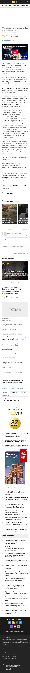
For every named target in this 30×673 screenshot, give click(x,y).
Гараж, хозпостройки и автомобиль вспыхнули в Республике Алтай (15, 440)
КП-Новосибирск (18, 339)
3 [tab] (14, 282)
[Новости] (14, 185)
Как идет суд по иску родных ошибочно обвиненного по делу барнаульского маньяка (16, 492)
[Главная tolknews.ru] (15, 2)
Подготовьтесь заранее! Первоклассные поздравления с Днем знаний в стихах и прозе (16, 573)
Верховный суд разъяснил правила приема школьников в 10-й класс (14, 273)
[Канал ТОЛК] (24, 185)
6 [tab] (21, 282)
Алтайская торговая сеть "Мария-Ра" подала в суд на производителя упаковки (15, 611)
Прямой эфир (12, 5)
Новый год (20, 388)
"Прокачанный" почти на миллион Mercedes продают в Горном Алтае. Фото (16, 592)
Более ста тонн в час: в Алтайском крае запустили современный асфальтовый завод (16, 598)
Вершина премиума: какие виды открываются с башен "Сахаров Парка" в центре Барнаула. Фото (16, 586)
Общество (8, 297)
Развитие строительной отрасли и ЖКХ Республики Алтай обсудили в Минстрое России (16, 555)
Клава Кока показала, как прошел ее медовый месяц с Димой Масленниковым (15, 541)
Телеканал (4, 5)
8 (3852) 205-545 (7, 654)
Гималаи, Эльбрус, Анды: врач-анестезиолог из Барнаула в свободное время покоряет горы (16, 524)
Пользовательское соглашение (13, 665)
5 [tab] (18, 282)
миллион (11, 388)
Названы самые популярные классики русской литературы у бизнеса (16, 445)
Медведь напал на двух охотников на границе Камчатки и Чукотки (16, 561)
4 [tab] (16, 282)
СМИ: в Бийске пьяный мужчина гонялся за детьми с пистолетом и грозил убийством (15, 548)
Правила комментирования (12, 666)
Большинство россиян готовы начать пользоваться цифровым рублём (16, 530)
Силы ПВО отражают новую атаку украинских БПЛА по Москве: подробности (15, 580)
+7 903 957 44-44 (8, 650)
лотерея (4, 388)
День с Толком (21, 5)
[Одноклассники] (12, 40)
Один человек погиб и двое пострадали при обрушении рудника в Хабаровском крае (16, 499)
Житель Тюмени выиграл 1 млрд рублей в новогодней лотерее (13, 381)
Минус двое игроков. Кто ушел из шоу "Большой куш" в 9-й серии (16, 518)
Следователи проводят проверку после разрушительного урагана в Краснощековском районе (16, 435)
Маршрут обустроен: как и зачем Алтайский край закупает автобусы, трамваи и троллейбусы (15, 605)
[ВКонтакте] (8, 40)
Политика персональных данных (13, 663)
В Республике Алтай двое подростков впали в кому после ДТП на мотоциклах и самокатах (16, 512)
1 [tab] (9, 282)
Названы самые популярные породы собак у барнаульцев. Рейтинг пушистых (16, 567)
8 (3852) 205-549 (7, 656)
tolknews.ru (8, 637)
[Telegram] (4, 40)
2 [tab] (11, 282)
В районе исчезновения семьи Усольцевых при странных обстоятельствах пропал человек (14, 506)
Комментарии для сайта (21, 253)
